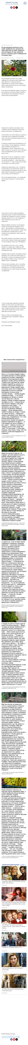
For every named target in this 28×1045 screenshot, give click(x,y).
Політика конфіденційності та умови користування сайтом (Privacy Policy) (11, 1037)
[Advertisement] (14, 26)
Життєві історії (19, 57)
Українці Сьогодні (12, 2)
